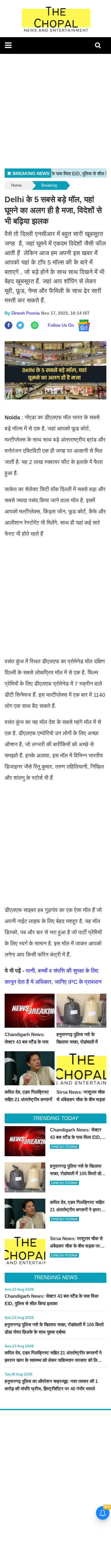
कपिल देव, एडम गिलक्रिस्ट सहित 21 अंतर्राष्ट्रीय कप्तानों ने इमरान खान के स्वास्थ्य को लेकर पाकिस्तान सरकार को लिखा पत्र (53, 1360)
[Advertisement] (55, 109)
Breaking (49, 185)
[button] (8, 45)
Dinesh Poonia (25, 313)
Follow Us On (63, 325)
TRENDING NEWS (55, 1277)
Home (16, 185)
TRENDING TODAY (55, 1118)
